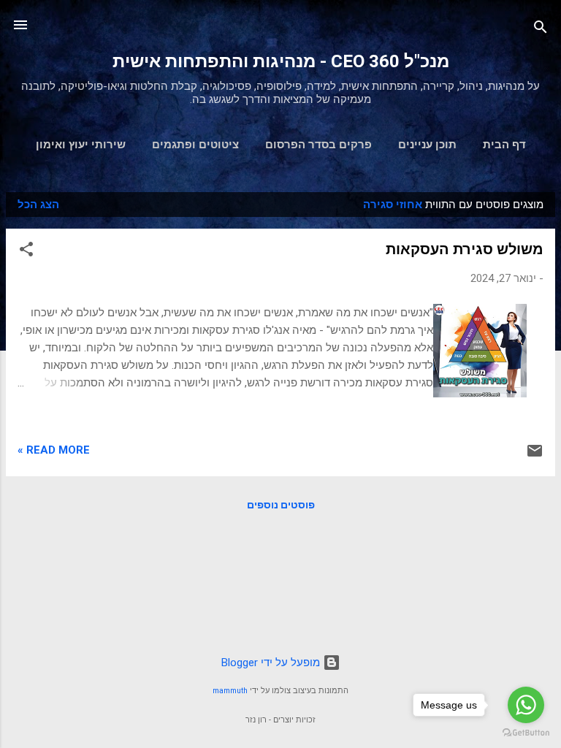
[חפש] (540, 29)
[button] (26, 251)
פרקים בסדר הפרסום (318, 144)
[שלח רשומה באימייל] (534, 455)
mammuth (230, 690)
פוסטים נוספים (281, 505)
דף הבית (504, 144)
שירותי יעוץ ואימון (81, 144)
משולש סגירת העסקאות (464, 249)
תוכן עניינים (427, 144)
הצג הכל (38, 204)
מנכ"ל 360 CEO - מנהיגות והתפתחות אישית (280, 61)
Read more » (54, 450)
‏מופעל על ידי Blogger (272, 662)
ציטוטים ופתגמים (195, 144)
